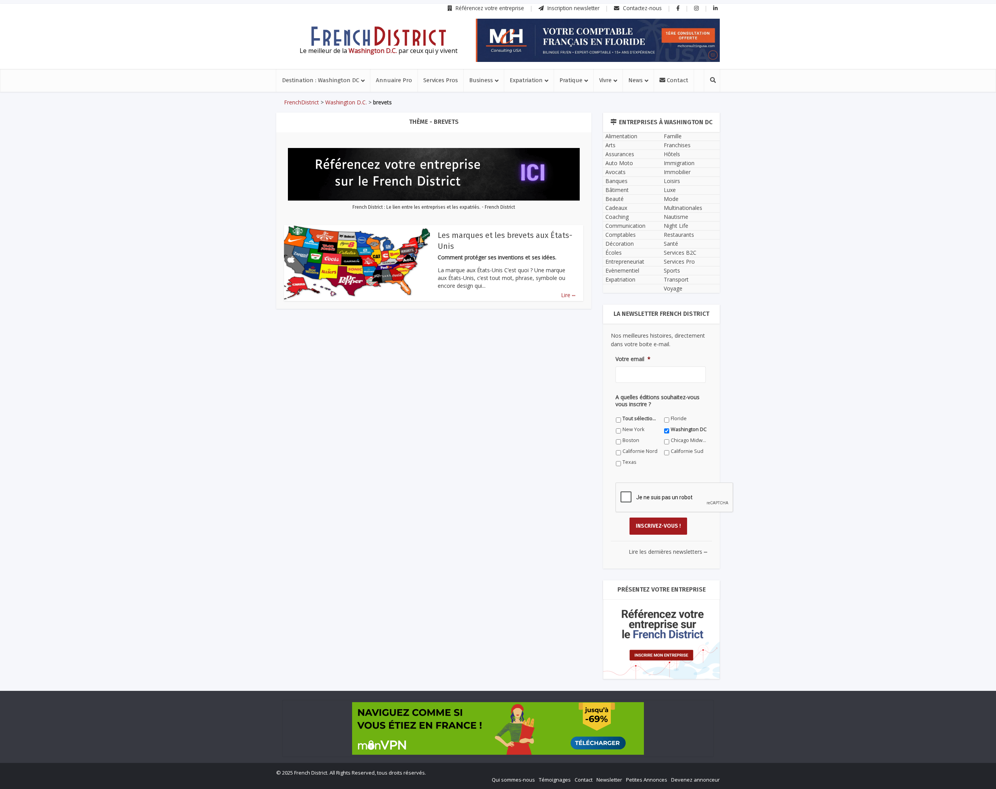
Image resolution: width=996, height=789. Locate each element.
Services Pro (679, 261)
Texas (629, 462)
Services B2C (680, 252)
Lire (568, 295)
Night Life (676, 225)
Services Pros (440, 80)
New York (633, 429)
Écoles (613, 252)
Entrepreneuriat (624, 261)
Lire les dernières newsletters (668, 551)
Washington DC (689, 429)
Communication (625, 225)
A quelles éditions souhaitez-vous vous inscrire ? (657, 401)
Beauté (614, 199)
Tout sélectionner (640, 418)
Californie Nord (640, 451)
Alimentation (621, 136)
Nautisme (676, 216)
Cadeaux (616, 207)
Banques (616, 181)
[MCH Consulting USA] (598, 40)
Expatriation (526, 80)
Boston (630, 440)
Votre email (633, 359)
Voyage (673, 288)
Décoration (619, 243)
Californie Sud (687, 451)
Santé (671, 243)
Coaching (617, 216)
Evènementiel (622, 270)
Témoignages (555, 779)
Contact (676, 80)
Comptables (620, 234)
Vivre (605, 80)
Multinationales (683, 207)
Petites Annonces (646, 779)
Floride (679, 418)
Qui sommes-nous (513, 779)
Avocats (615, 172)
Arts (610, 145)
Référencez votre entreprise (489, 8)
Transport (676, 279)
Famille (673, 136)
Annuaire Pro (394, 80)
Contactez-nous (641, 8)
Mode (671, 199)
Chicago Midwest (689, 440)
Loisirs (672, 181)
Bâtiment (617, 190)
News (635, 80)
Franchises (677, 145)
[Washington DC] (378, 36)
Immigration (679, 163)
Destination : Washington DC (320, 80)
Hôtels (672, 154)
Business (481, 80)
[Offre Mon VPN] (498, 728)
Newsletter (609, 779)
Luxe (670, 190)
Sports (672, 270)
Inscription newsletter (573, 8)
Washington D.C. (346, 102)
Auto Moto (619, 163)
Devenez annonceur (695, 779)
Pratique (570, 80)
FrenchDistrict (301, 102)
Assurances (619, 154)
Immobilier (677, 172)
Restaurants (679, 234)
